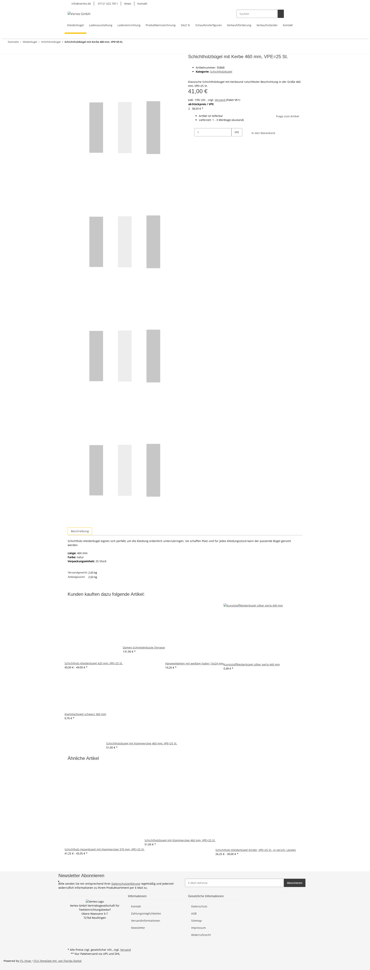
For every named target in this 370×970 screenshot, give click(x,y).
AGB (194, 913)
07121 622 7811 (107, 3)
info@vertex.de (81, 3)
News (127, 3)
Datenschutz (199, 906)
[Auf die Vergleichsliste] (71, 66)
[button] (287, 13)
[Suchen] (281, 14)
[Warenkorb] (299, 13)
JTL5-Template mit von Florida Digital (58, 961)
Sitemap (196, 920)
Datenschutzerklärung (125, 883)
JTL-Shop (26, 961)
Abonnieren (294, 883)
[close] (71, 58)
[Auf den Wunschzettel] (78, 66)
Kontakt (142, 3)
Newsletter (138, 928)
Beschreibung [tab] (80, 531)
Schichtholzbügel (221, 71)
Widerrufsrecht (201, 935)
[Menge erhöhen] (234, 140)
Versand (220, 100)
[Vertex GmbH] (79, 14)
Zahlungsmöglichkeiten (146, 913)
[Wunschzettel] (293, 13)
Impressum (198, 928)
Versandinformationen (145, 920)
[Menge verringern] (191, 132)
